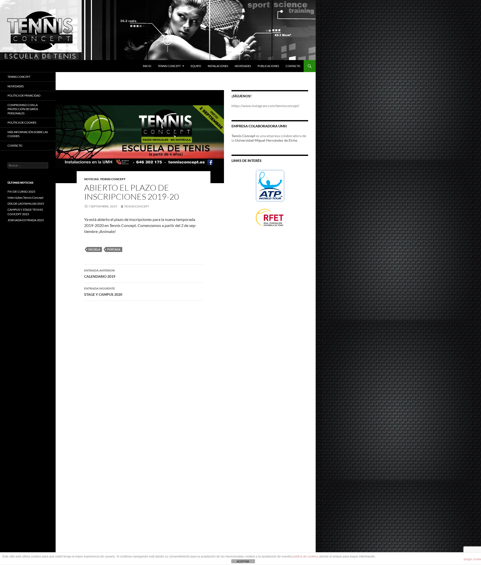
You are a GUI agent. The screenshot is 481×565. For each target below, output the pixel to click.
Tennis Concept (169, 66)
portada (114, 249)
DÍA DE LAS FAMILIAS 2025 (26, 203)
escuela (94, 249)
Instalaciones (218, 66)
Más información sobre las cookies (28, 134)
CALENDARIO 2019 (99, 273)
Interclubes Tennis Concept (25, 197)
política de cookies (305, 556)
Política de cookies (22, 122)
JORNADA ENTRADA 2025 (26, 220)
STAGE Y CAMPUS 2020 (103, 292)
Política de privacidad (24, 95)
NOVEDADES (16, 86)
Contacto (293, 66)
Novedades (243, 66)
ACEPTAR (243, 561)
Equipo (196, 66)
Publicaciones (268, 66)
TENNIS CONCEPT (19, 76)
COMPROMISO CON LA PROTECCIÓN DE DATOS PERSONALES (23, 109)
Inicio (147, 66)
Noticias (91, 179)
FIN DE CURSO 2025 (21, 191)
